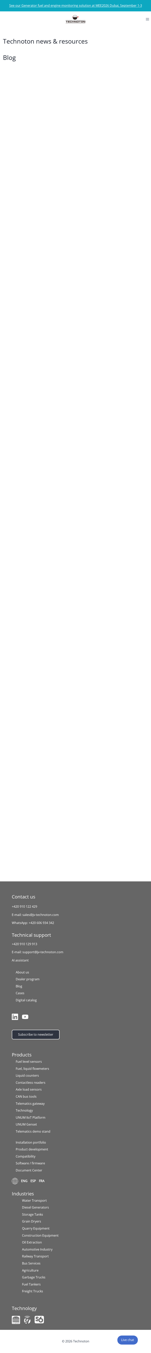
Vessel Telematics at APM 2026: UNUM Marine (64, 280)
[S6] (39, 1319)
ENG (24, 1181)
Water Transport (34, 1200)
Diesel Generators (35, 1207)
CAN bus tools (26, 1096)
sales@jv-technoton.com (40, 915)
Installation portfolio (31, 1142)
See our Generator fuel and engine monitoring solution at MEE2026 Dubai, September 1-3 (75, 5)
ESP (33, 1181)
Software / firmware (30, 1163)
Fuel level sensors (29, 1061)
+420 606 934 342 (41, 923)
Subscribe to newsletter (35, 1034)
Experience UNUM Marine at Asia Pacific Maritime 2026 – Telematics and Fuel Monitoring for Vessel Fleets (74, 509)
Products (21, 1054)
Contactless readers (30, 1082)
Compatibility (25, 1156)
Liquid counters (27, 1075)
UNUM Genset (26, 1124)
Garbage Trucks (33, 1277)
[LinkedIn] (15, 1017)
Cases (20, 993)
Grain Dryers (31, 1221)
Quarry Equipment (36, 1228)
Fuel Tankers (31, 1284)
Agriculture (30, 1270)
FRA (41, 1181)
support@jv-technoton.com (42, 952)
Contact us (23, 896)
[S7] (27, 1320)
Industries (23, 1193)
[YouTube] (25, 1017)
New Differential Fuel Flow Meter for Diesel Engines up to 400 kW (74, 661)
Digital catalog (26, 1000)
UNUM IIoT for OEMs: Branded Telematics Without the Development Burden (73, 793)
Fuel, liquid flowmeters (32, 1068)
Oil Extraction (32, 1242)
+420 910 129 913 (24, 944)
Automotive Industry (37, 1249)
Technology (24, 1110)
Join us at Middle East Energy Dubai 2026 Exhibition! (71, 161)
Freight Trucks (32, 1291)
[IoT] (16, 1320)
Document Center (29, 1170)
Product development (32, 1149)
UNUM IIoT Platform (30, 1117)
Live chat (127, 1340)
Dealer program (28, 979)
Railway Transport (35, 1256)
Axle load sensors (29, 1089)
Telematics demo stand (33, 1131)
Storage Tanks (32, 1214)
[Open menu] (147, 19)
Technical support (31, 935)
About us (22, 972)
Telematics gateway (30, 1103)
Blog (19, 986)
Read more (19, 192)
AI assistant (20, 960)
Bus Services (31, 1263)
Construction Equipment (40, 1235)
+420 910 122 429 (24, 906)
